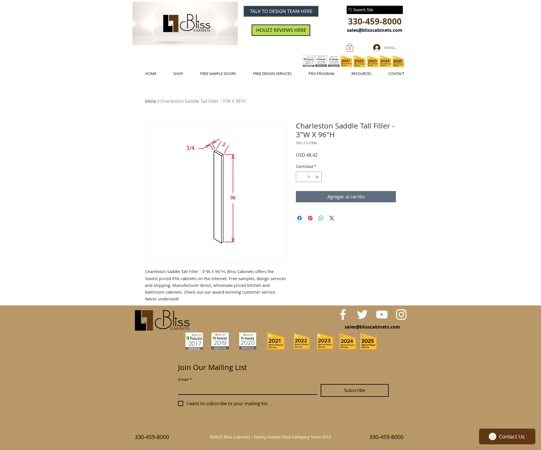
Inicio (150, 101)
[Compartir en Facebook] (299, 218)
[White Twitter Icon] (362, 314)
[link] (349, 47)
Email (185, 379)
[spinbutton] (309, 177)
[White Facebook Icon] (343, 314)
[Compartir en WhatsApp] (321, 218)
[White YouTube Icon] (382, 314)
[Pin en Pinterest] (310, 218)
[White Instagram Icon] (401, 314)
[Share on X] (331, 218)
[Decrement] (300, 177)
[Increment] (317, 177)
